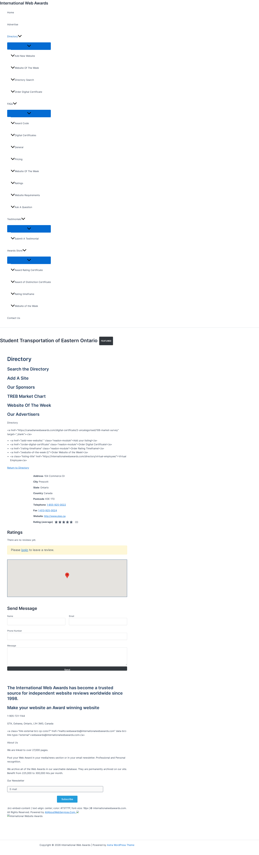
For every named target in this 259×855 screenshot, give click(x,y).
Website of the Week (26, 305)
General (19, 147)
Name (10, 616)
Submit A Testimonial (27, 238)
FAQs (10, 103)
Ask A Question (23, 207)
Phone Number (14, 630)
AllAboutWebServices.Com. (60, 812)
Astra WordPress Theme (120, 844)
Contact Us (13, 317)
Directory (12, 36)
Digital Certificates (25, 135)
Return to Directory (18, 467)
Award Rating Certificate (29, 270)
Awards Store (14, 250)
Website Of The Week (27, 67)
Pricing (18, 159)
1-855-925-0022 (56, 504)
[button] (20, 36)
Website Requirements (27, 195)
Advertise (12, 24)
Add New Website (25, 55)
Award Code (22, 123)
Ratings (19, 183)
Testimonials (14, 219)
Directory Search (24, 79)
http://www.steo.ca (54, 516)
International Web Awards (24, 3)
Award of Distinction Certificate (33, 282)
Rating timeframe (24, 293)
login (24, 550)
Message (11, 645)
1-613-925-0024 (47, 510)
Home (10, 12)
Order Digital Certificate (28, 91)
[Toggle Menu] (29, 46)
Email (71, 616)
